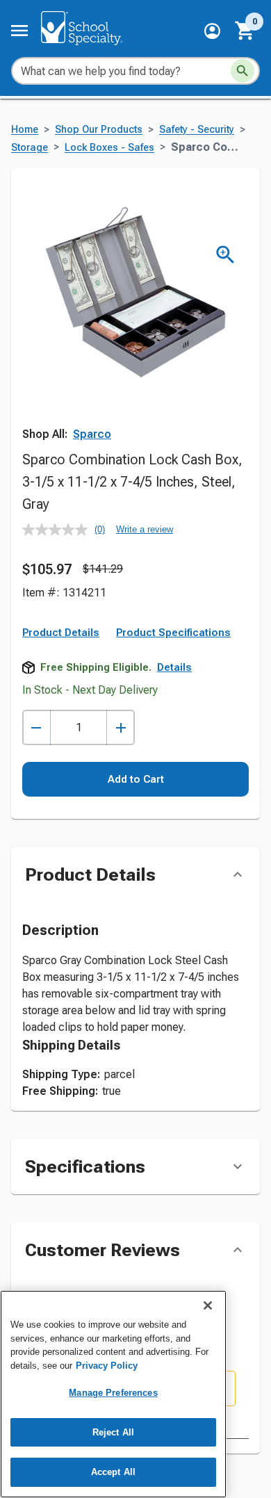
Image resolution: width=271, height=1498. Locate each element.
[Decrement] (36, 727)
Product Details (60, 632)
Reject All (113, 1432)
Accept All (113, 1472)
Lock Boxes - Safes (109, 148)
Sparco (92, 434)
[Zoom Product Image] (225, 254)
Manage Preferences (113, 1392)
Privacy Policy (107, 1365)
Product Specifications (173, 632)
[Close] (207, 1305)
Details (174, 667)
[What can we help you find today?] (242, 71)
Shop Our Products (98, 130)
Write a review (144, 529)
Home (24, 130)
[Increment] (120, 727)
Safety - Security (196, 130)
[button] (212, 31)
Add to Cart (136, 779)
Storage (29, 148)
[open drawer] (19, 30)
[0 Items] (245, 30)
